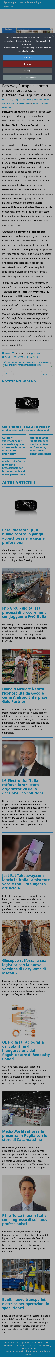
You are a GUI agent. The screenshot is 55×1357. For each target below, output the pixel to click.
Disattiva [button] (27, 64)
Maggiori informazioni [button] (27, 77)
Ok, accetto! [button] (27, 57)
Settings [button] (27, 70)
